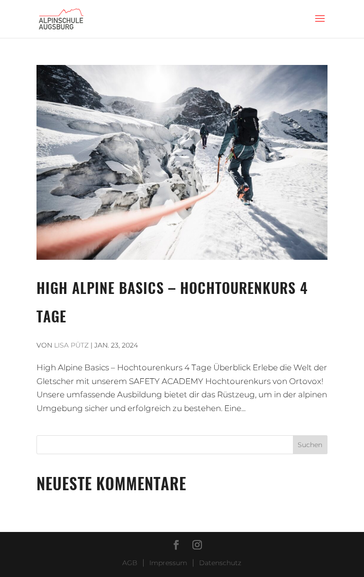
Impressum (168, 563)
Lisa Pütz (71, 345)
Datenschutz (220, 563)
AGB (129, 563)
